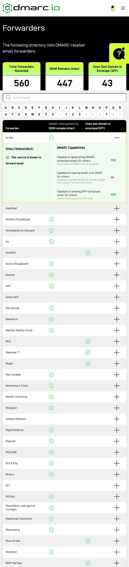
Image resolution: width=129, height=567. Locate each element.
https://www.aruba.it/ (20, 148)
